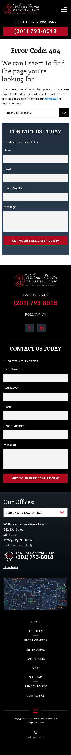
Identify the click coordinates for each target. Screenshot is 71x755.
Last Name (11, 388)
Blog (35, 667)
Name (8, 150)
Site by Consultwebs (35, 737)
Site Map (35, 677)
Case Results (35, 658)
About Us (36, 631)
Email (7, 169)
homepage (51, 98)
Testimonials (35, 649)
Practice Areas (35, 640)
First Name (11, 369)
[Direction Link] (35, 580)
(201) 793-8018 (35, 303)
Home (35, 621)
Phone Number (14, 188)
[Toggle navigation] (63, 8)
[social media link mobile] (29, 328)
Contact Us (35, 695)
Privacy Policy (36, 686)
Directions (10, 567)
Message (9, 207)
